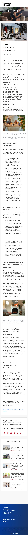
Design (7, 44)
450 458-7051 (8, 512)
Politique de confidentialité (8, 530)
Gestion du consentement (14, 531)
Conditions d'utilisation (20, 530)
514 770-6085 (8, 513)
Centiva (17, 533)
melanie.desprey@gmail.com (14, 515)
